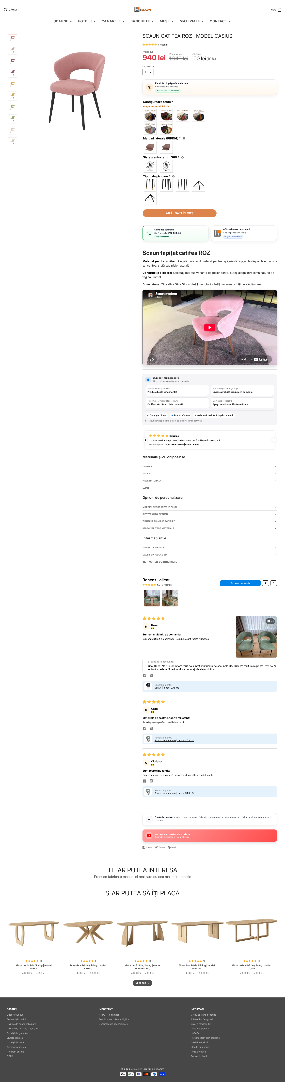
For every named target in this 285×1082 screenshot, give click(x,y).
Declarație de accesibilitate (113, 1023)
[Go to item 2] (170, 598)
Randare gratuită (200, 1028)
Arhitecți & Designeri (202, 1019)
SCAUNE (61, 21)
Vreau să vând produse (203, 1014)
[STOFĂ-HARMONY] (182, 115)
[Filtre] (265, 583)
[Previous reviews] (145, 440)
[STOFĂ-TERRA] (198, 115)
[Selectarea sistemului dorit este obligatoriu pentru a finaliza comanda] (182, 157)
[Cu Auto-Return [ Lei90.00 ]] (166, 166)
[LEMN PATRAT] (166, 185)
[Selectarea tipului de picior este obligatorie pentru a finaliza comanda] (173, 176)
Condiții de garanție (17, 1033)
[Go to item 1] (152, 598)
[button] (149, 44)
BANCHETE (140, 21)
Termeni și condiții (16, 1019)
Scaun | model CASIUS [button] (167, 687)
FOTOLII (85, 21)
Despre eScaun (15, 1014)
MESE (165, 21)
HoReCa (195, 1033)
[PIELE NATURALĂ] (166, 128)
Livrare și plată (15, 1037)
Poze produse (198, 1051)
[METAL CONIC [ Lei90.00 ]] (198, 185)
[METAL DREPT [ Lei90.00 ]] (150, 198)
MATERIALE (190, 21)
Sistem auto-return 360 (164, 157)
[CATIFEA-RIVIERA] (166, 115)
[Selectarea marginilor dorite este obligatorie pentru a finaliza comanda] (184, 138)
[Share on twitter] (151, 676)
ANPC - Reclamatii (109, 1014)
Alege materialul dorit (156, 106)
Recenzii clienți (199, 1056)
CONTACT (218, 21)
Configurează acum (158, 104)
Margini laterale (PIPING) (164, 138)
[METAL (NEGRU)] (182, 185)
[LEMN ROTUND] (150, 185)
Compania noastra (17, 1047)
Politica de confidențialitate (21, 1023)
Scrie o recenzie (240, 583)
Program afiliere (15, 1051)
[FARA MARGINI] (150, 147)
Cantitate (148, 66)
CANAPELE (111, 21)
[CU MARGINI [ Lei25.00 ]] (166, 147)
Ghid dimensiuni (199, 1042)
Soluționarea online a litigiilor (114, 1019)
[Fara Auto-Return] (150, 166)
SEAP (10, 1056)
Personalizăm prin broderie (205, 1037)
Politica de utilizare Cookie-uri (23, 1028)
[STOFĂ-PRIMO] (150, 128)
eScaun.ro (136, 1068)
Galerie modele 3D (201, 1023)
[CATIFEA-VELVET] (150, 115)
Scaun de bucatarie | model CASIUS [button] (174, 740)
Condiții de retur (15, 1042)
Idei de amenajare (200, 1047)
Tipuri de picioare (159, 176)
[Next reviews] (274, 440)
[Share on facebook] (144, 676)
